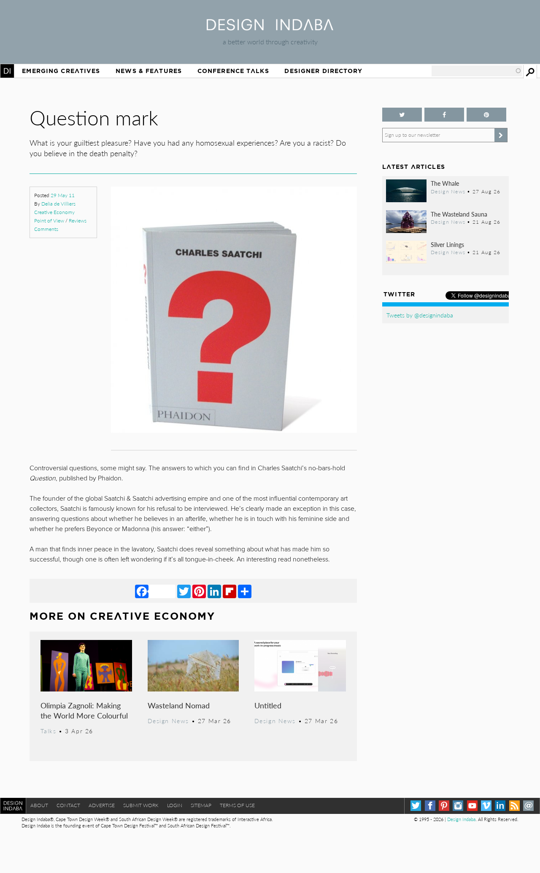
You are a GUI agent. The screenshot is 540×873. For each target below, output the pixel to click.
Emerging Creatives (61, 71)
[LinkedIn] (214, 591)
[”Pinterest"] (486, 115)
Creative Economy (54, 212)
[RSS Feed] (514, 805)
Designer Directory (323, 71)
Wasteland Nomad (179, 705)
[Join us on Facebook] (444, 115)
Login (174, 805)
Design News (168, 720)
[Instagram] (458, 805)
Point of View (49, 220)
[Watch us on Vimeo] (486, 805)
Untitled (267, 705)
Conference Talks (233, 71)
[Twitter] (184, 591)
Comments (46, 229)
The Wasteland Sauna (459, 214)
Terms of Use (237, 805)
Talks (48, 731)
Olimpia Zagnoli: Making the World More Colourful (84, 710)
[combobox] (477, 70)
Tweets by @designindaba (419, 315)
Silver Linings (447, 244)
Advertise (102, 805)
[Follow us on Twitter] (402, 115)
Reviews (77, 220)
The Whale (445, 183)
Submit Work (141, 805)
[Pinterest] (199, 591)
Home (7, 71)
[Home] (270, 28)
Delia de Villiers (58, 203)
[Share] (244, 591)
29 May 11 (63, 195)
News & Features (149, 71)
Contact (68, 805)
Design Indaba (461, 819)
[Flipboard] (229, 591)
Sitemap (201, 805)
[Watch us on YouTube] (472, 805)
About (39, 805)
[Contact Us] (528, 805)
